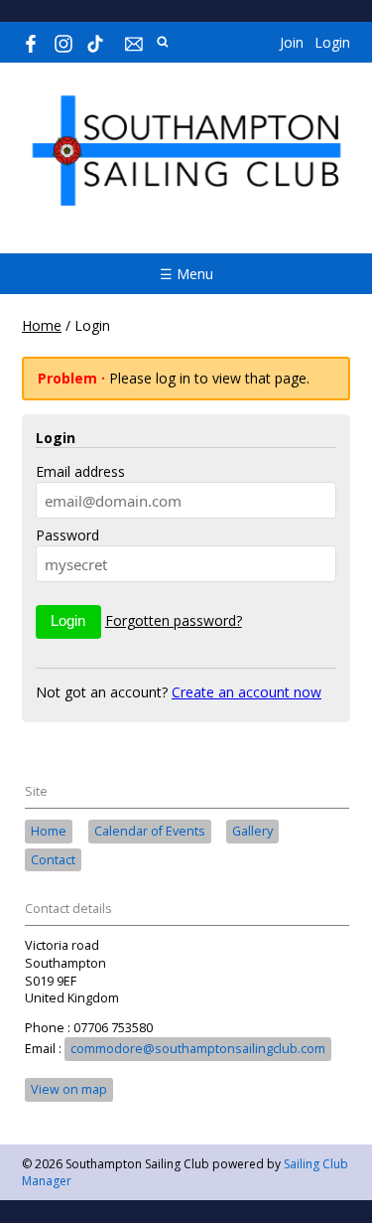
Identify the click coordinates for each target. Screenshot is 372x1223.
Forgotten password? (173, 620)
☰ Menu (186, 273)
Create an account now (246, 692)
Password (67, 535)
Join (292, 42)
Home (42, 325)
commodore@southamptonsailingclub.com (197, 1048)
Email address (80, 471)
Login (332, 42)
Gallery (252, 831)
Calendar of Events (149, 831)
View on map (69, 1089)
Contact (53, 859)
